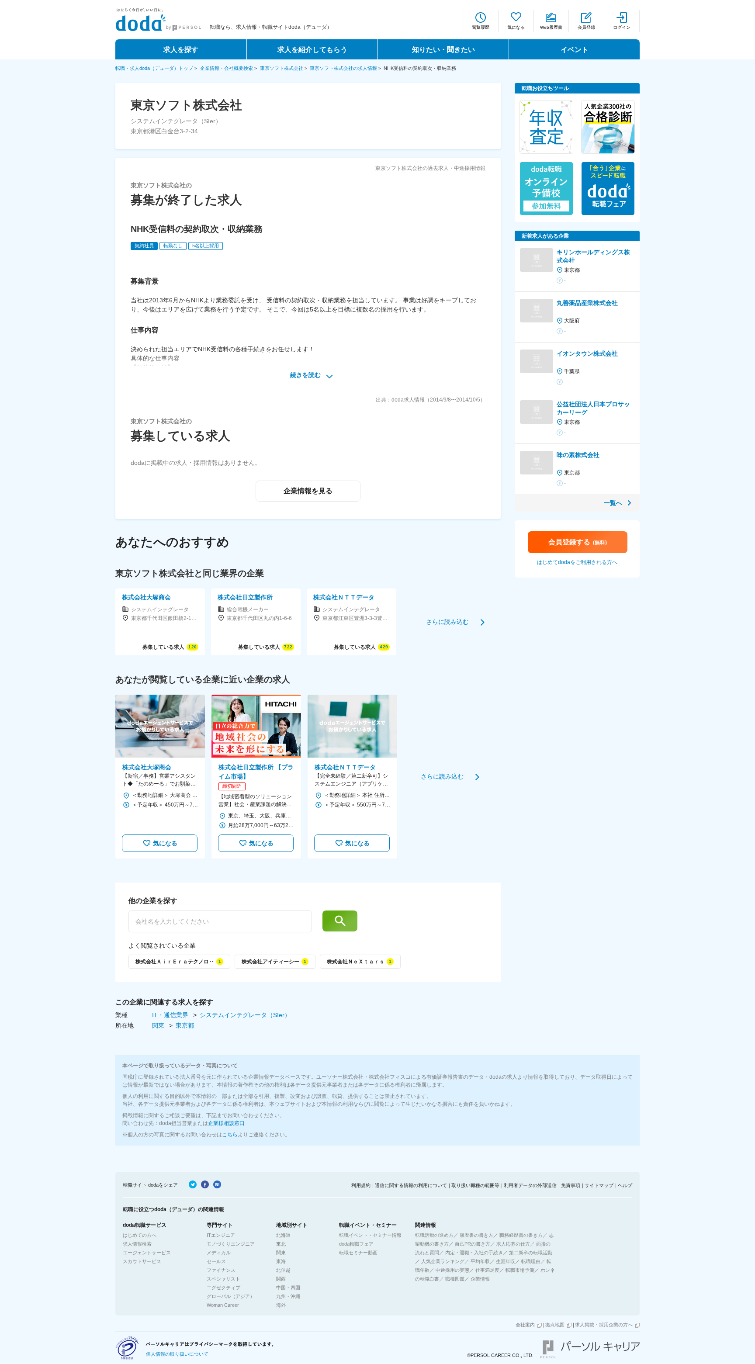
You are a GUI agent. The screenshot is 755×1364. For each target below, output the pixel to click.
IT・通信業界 (171, 1014)
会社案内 (525, 1324)
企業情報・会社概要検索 (226, 68)
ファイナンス (221, 1270)
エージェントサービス (147, 1252)
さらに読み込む (447, 621)
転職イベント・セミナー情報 (370, 1235)
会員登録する (577, 542)
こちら (230, 1135)
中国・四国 (288, 1287)
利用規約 (361, 1185)
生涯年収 (505, 1261)
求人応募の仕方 (513, 1243)
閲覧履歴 (480, 27)
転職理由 (530, 1261)
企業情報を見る (308, 491)
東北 (281, 1243)
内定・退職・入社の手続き (474, 1252)
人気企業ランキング (442, 1261)
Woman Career (223, 1305)
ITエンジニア (221, 1235)
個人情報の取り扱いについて (177, 1354)
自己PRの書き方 (472, 1243)
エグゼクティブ (223, 1287)
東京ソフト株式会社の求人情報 (343, 68)
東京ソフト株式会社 (281, 68)
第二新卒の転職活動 (530, 1252)
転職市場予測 (520, 1270)
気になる (516, 27)
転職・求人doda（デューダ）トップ (154, 68)
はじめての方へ (139, 1235)
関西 (281, 1278)
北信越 (283, 1270)
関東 (159, 1025)
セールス (216, 1261)
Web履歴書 (551, 27)
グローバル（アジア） (231, 1296)
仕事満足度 (487, 1270)
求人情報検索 (137, 1243)
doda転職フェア (356, 1243)
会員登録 (586, 27)
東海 (281, 1261)
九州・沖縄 (288, 1296)
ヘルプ (625, 1185)
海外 (281, 1305)
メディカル (219, 1252)
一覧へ (613, 502)
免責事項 (570, 1185)
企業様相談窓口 (226, 1123)
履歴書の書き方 (476, 1235)
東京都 (185, 1025)
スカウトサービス (142, 1261)
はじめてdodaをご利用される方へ (577, 562)
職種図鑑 (454, 1278)
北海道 (283, 1235)
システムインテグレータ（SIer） (245, 1014)
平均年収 (480, 1261)
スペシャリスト (223, 1278)
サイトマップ (599, 1185)
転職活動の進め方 (434, 1235)
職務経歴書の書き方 (521, 1235)
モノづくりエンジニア (231, 1243)
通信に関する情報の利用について (411, 1185)
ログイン (621, 27)
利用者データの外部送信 (530, 1185)
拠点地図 (555, 1324)
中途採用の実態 (452, 1270)
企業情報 (480, 1278)
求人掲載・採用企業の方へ (604, 1324)
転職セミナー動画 (358, 1252)
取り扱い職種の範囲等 (475, 1185)
